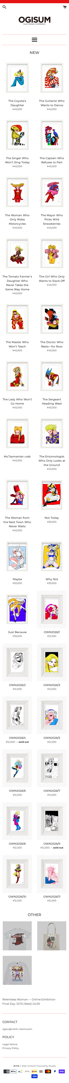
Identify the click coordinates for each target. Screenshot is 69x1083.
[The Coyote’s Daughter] (17, 78)
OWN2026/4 (17, 737)
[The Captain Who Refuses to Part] (52, 135)
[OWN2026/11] (52, 873)
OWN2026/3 (51, 685)
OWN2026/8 (17, 843)
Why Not (52, 579)
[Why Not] (52, 556)
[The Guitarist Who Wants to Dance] (52, 78)
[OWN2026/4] (17, 715)
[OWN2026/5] (52, 715)
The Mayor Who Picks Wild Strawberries (52, 219)
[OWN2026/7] (52, 768)
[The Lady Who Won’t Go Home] (17, 376)
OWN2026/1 (52, 632)
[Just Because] (17, 609)
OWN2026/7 (51, 790)
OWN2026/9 (51, 843)
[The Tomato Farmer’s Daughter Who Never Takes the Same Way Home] (17, 254)
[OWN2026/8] (17, 821)
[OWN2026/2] (17, 662)
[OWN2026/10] (17, 873)
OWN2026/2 (17, 685)
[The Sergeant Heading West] (52, 376)
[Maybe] (17, 556)
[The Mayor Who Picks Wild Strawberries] (52, 192)
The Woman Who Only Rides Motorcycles (17, 219)
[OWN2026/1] (52, 609)
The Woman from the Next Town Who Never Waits (17, 522)
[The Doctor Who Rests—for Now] (52, 319)
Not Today (52, 517)
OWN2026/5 (51, 737)
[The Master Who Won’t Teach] (17, 319)
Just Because (17, 632)
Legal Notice (9, 1044)
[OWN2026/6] (17, 768)
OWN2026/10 (17, 896)
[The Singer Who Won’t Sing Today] (17, 135)
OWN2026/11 (51, 896)
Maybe (17, 579)
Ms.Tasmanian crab (17, 456)
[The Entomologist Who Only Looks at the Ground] (52, 433)
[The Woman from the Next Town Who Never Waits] (17, 495)
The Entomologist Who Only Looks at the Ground (52, 461)
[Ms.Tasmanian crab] (17, 433)
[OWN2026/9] (52, 821)
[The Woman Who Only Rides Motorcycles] (17, 192)
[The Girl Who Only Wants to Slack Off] (52, 254)
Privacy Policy (10, 1048)
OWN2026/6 (17, 790)
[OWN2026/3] (52, 662)
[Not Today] (52, 495)
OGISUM (31, 1066)
